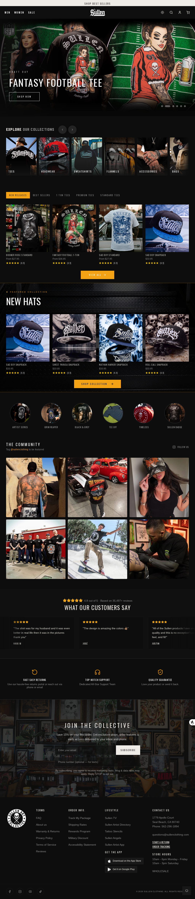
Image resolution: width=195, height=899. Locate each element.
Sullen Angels (113, 838)
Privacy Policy (44, 838)
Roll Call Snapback (156, 364)
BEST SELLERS (41, 195)
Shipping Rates (77, 824)
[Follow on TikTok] (40, 891)
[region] (97, 67)
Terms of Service (46, 844)
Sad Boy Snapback (155, 255)
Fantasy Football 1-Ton (66, 255)
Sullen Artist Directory (118, 824)
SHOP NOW (24, 96)
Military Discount (78, 838)
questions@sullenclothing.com (170, 834)
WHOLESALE (160, 871)
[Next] (184, 67)
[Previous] (10, 67)
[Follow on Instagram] (20, 891)
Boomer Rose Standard (19, 255)
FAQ (38, 818)
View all (95, 274)
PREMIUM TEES (85, 195)
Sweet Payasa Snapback (66, 364)
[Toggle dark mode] (162, 12)
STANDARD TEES (110, 195)
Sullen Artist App (114, 844)
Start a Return (160, 842)
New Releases (18, 195)
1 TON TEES (63, 195)
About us (41, 824)
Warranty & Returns (48, 831)
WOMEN (19, 12)
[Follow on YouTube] (30, 891)
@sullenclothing (19, 449)
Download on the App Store (127, 861)
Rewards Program (79, 831)
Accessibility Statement (82, 844)
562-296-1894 (170, 826)
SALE (31, 12)
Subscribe (128, 750)
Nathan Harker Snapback (113, 364)
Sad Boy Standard (109, 255)
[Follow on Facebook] (9, 891)
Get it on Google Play (124, 869)
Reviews (41, 851)
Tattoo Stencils (113, 831)
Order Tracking (161, 846)
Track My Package (79, 818)
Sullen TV (111, 818)
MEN (7, 12)
